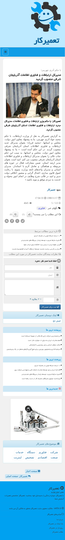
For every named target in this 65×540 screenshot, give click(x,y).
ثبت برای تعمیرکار (49, 307)
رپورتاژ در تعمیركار (56, 528)
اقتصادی (42, 457)
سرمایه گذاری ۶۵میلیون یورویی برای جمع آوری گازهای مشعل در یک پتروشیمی (33, 349)
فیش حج (56, 321)
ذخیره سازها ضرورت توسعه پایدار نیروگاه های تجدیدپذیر (40, 240)
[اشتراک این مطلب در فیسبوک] (12, 221)
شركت (54, 452)
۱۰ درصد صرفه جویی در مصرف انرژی (47, 235)
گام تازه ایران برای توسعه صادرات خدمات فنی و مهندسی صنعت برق (37, 370)
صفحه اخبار (32, 471)
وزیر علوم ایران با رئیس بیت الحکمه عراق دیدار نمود (42, 244)
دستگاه (31, 452)
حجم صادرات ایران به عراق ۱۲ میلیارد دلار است (44, 340)
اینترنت (18, 457)
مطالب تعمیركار (57, 532)
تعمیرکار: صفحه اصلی (17, 476)
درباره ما (60, 519)
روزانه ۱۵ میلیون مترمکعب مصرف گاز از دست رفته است (41, 378)
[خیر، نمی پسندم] (15, 214)
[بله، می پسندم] (29, 214)
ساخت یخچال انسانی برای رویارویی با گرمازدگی (44, 345)
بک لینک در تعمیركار (55, 523)
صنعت (54, 457)
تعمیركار (46, 40)
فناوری (41, 208)
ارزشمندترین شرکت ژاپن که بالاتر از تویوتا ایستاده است (40, 336)
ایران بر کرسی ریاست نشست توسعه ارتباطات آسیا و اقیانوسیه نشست (36, 249)
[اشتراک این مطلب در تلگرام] (22, 221)
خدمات (20, 452)
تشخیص (29, 457)
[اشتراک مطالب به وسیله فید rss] (6, 221)
